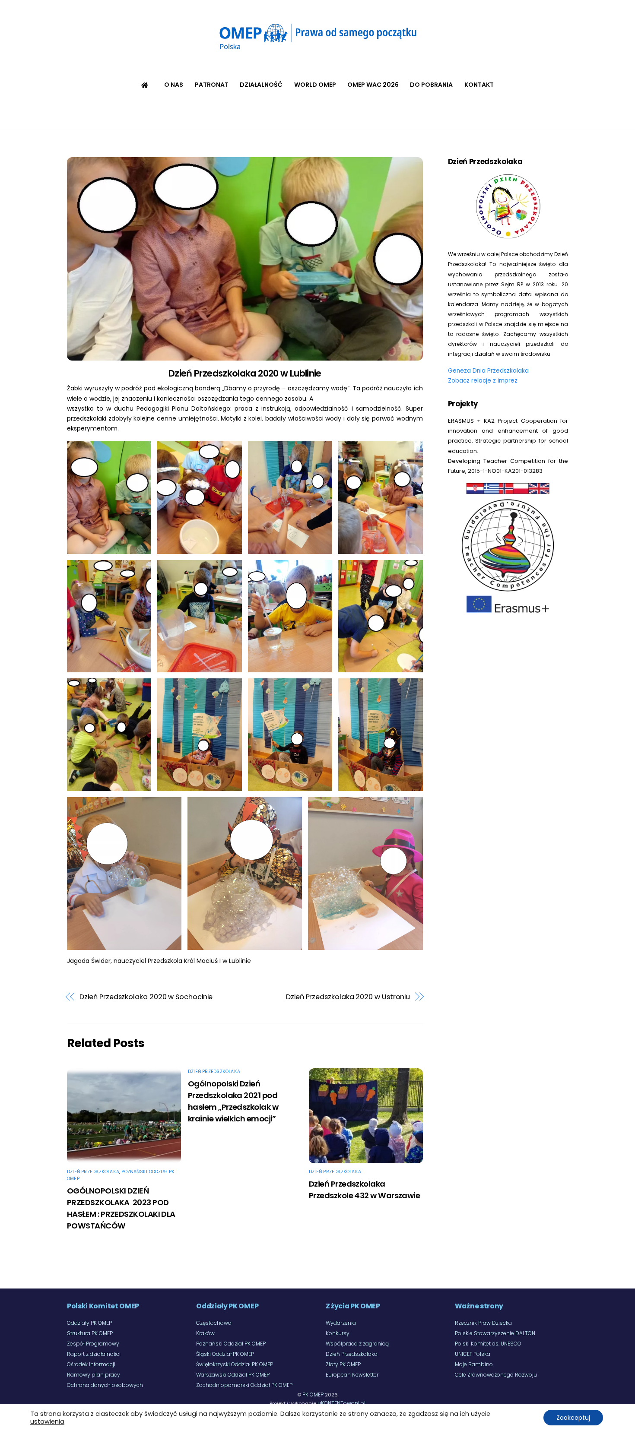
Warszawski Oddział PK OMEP (233, 1374)
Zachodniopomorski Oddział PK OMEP (244, 1385)
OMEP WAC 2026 (373, 84)
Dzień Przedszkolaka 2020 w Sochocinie (146, 997)
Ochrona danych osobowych (105, 1385)
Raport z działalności (94, 1354)
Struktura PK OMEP (90, 1333)
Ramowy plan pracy (93, 1374)
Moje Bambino (474, 1364)
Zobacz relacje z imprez (483, 381)
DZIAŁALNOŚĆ (261, 84)
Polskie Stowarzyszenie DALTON (495, 1333)
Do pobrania (431, 84)
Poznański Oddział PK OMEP (231, 1343)
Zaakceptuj (573, 1417)
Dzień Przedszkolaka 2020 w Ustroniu (348, 997)
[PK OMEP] (317, 51)
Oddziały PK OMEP (89, 1323)
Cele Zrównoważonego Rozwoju (496, 1374)
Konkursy (337, 1333)
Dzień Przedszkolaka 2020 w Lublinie (244, 373)
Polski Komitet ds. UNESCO (488, 1343)
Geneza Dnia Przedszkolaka (488, 371)
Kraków (205, 1333)
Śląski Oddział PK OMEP (225, 1354)
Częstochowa (214, 1323)
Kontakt (479, 84)
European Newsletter (352, 1374)
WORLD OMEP (315, 84)
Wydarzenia (341, 1323)
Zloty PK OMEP (343, 1364)
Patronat (212, 84)
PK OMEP (313, 1394)
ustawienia (47, 1421)
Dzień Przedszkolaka (93, 1171)
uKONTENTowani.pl (341, 1403)
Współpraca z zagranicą (357, 1343)
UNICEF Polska (472, 1354)
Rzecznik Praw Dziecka (483, 1323)
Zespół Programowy (93, 1343)
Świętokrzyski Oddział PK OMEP (234, 1364)
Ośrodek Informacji (91, 1364)
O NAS (173, 84)
